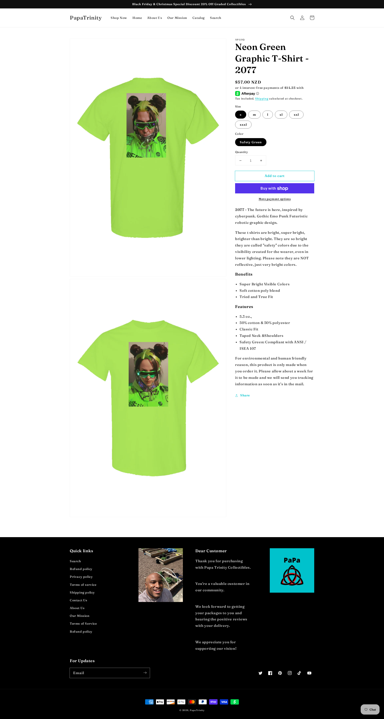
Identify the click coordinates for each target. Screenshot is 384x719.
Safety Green (251, 142)
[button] (292, 18)
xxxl (243, 125)
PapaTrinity (197, 710)
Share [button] (245, 395)
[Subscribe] (145, 673)
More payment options (275, 199)
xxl (296, 115)
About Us (77, 608)
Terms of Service (83, 624)
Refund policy (81, 569)
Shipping (261, 98)
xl (281, 115)
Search (75, 561)
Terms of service (83, 585)
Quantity (241, 152)
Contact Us (78, 600)
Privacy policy (81, 577)
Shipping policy (82, 592)
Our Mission (80, 616)
